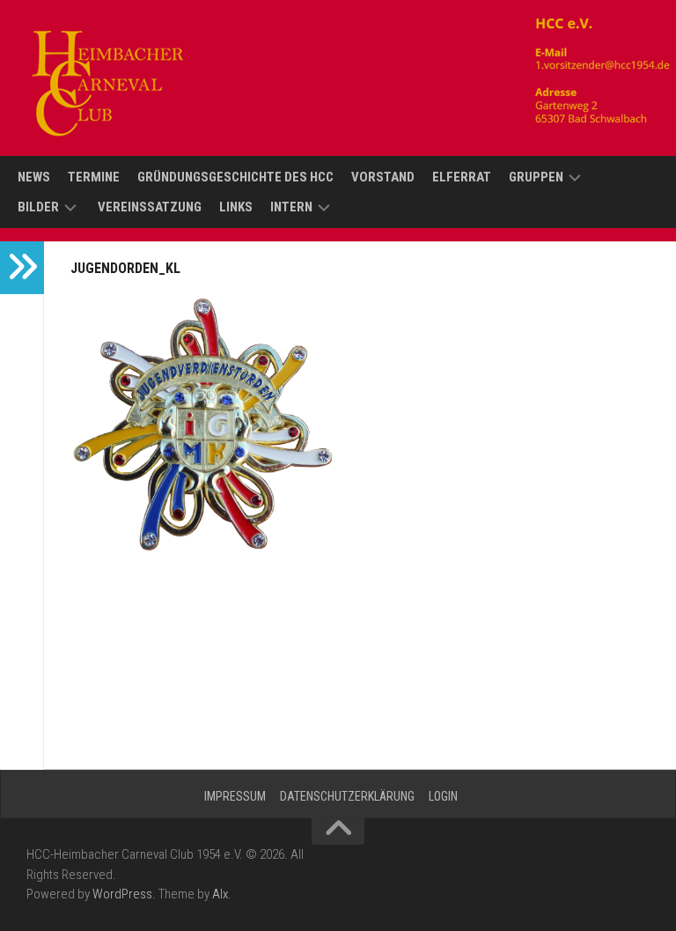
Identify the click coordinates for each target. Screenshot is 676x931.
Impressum (235, 796)
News (34, 177)
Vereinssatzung (150, 207)
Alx (220, 894)
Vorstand (383, 177)
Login (443, 796)
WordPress (122, 894)
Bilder (38, 207)
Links (236, 207)
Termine (94, 177)
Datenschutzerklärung (347, 796)
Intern (291, 207)
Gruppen (536, 177)
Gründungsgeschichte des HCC (235, 177)
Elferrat (461, 177)
